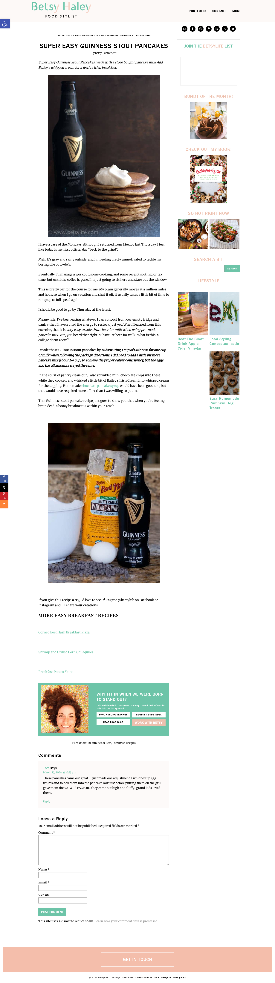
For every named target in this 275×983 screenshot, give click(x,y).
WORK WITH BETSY (149, 723)
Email (43, 882)
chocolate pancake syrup (100, 386)
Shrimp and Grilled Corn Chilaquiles (65, 652)
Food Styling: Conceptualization (226, 341)
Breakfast (119, 743)
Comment (46, 832)
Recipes (75, 35)
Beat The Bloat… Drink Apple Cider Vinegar (192, 344)
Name (43, 869)
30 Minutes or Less (93, 35)
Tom (46, 768)
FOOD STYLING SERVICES (113, 714)
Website (44, 895)
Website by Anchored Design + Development (161, 977)
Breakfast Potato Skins (55, 672)
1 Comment (109, 53)
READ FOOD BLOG (113, 722)
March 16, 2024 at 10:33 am (59, 772)
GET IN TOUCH (137, 959)
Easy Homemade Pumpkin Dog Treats (224, 403)
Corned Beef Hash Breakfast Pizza (64, 632)
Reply (46, 801)
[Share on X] (4, 487)
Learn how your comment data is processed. (126, 921)
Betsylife (66, 10)
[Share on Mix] (4, 504)
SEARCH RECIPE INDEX (149, 714)
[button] (5, 23)
